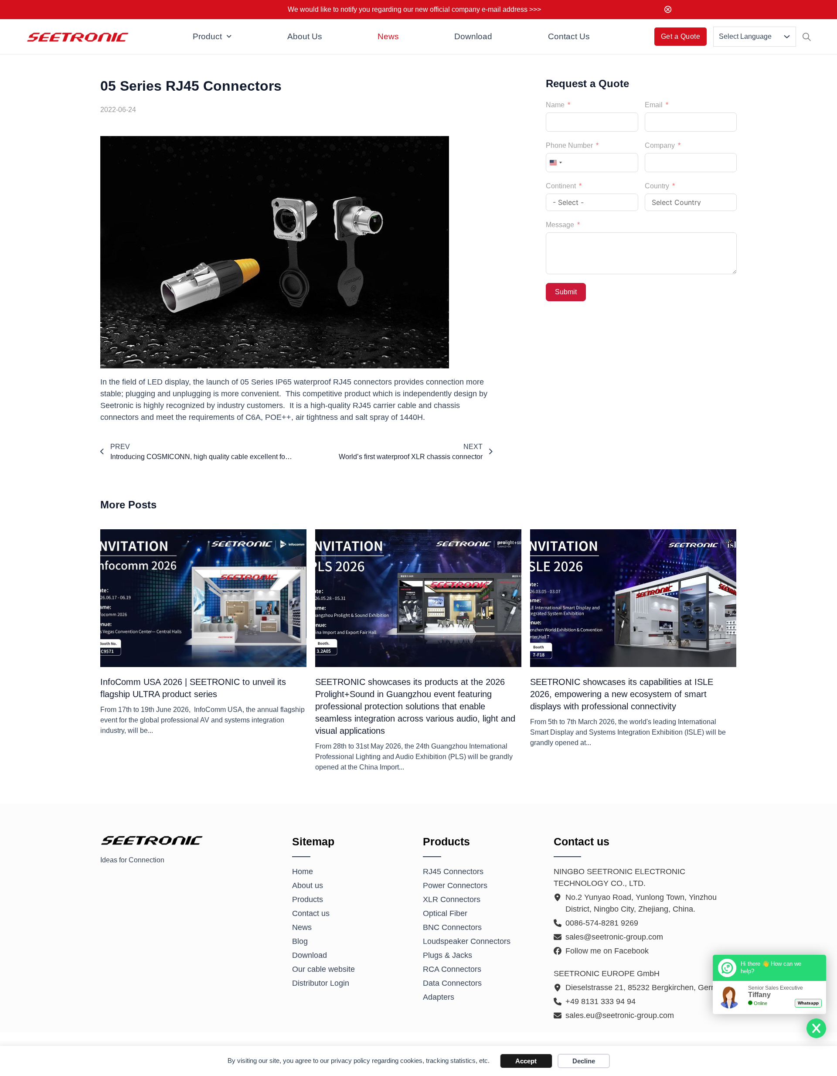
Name (555, 105)
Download (473, 36)
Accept (526, 1061)
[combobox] (555, 162)
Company (660, 145)
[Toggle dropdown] (786, 36)
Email (654, 105)
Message (560, 224)
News (388, 36)
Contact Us (569, 36)
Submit (566, 292)
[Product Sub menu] (228, 37)
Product (207, 36)
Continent (561, 186)
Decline (583, 1061)
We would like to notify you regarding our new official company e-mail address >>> (414, 9)
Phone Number (569, 145)
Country (657, 186)
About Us (304, 36)
